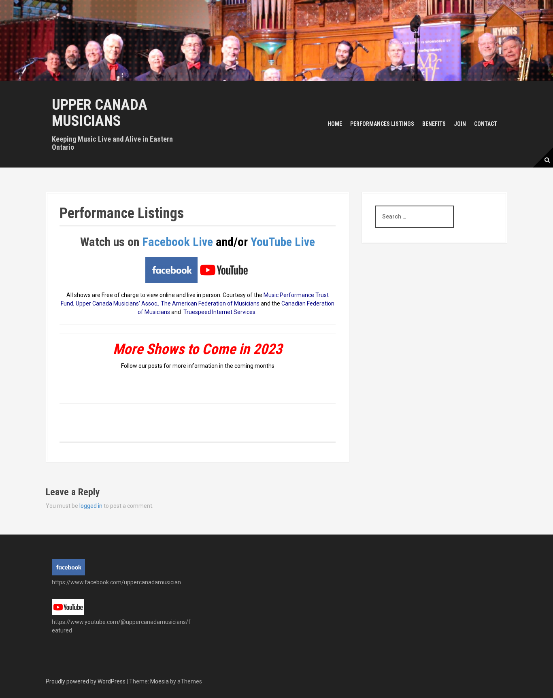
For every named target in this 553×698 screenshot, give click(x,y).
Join (460, 124)
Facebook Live (179, 242)
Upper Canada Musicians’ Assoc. (117, 303)
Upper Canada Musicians (99, 112)
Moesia (159, 681)
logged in (90, 506)
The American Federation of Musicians (210, 303)
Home (335, 124)
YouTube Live (283, 242)
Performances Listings (382, 124)
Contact (485, 124)
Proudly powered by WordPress (85, 681)
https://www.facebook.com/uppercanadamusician (116, 582)
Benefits (434, 124)
